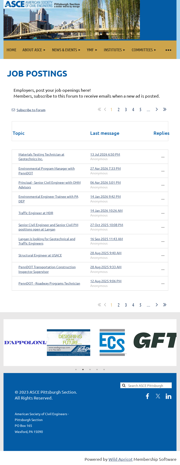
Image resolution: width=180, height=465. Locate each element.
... (148, 109)
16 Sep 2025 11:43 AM (106, 239)
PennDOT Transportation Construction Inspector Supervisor (47, 269)
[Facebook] (147, 396)
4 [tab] (97, 369)
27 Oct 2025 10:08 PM (106, 225)
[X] (158, 396)
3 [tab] (90, 369)
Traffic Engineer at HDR (36, 213)
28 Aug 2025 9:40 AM (105, 253)
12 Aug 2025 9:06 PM (105, 281)
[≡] (168, 49)
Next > (156, 109)
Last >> (164, 109)
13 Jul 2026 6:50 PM (105, 154)
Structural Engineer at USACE (40, 255)
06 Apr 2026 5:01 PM (105, 182)
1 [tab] (76, 369)
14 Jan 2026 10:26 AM (106, 210)
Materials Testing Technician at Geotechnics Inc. (41, 156)
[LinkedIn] (168, 396)
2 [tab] (83, 369)
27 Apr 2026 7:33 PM (105, 168)
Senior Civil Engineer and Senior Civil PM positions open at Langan (48, 227)
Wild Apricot (121, 459)
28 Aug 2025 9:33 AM (105, 267)
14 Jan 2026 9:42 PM (105, 196)
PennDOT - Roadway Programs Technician (49, 283)
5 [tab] (104, 369)
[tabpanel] (30, 342)
